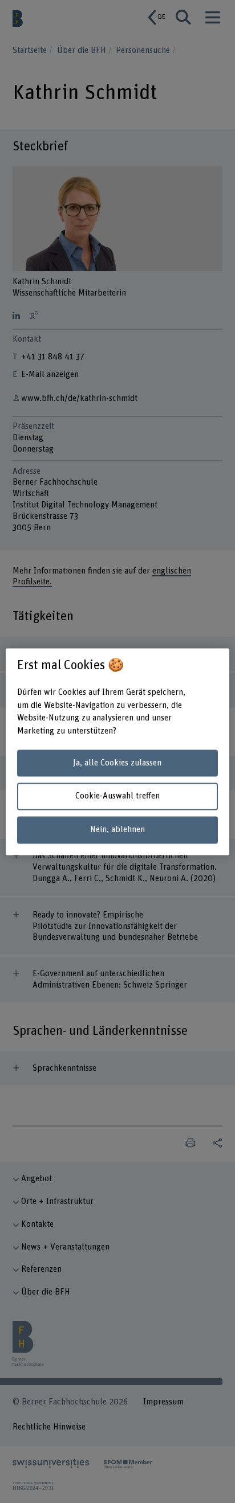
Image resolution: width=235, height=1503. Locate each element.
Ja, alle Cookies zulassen (117, 763)
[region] (117, 751)
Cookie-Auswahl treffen (117, 796)
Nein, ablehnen (117, 830)
